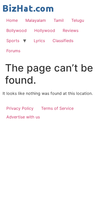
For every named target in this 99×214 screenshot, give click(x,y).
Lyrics (39, 40)
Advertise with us (23, 116)
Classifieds (63, 40)
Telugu (77, 20)
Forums (13, 50)
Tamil (59, 20)
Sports (12, 40)
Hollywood (44, 30)
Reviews (70, 30)
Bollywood (16, 30)
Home (12, 20)
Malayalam (35, 20)
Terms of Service (57, 108)
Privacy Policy (20, 108)
